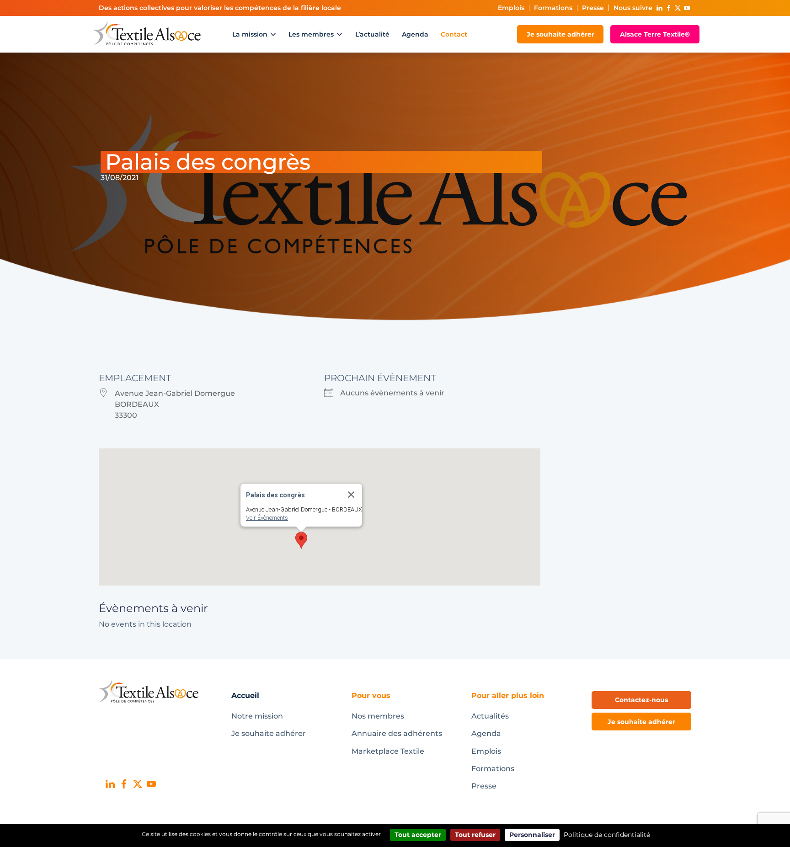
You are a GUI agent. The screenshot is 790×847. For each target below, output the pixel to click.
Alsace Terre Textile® (655, 34)
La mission (249, 34)
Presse (593, 8)
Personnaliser (532, 835)
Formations (553, 8)
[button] (301, 540)
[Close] (351, 495)
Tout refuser (475, 835)
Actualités (490, 716)
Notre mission (257, 716)
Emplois (511, 8)
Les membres (311, 34)
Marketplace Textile (388, 751)
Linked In (659, 8)
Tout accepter (418, 835)
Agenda (415, 34)
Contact (454, 34)
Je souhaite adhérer (560, 34)
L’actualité (372, 34)
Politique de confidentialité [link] (607, 835)
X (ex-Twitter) (677, 8)
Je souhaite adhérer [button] (641, 722)
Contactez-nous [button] (641, 700)
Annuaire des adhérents (397, 733)
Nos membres (378, 716)
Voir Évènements (267, 517)
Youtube (686, 8)
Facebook (668, 8)
